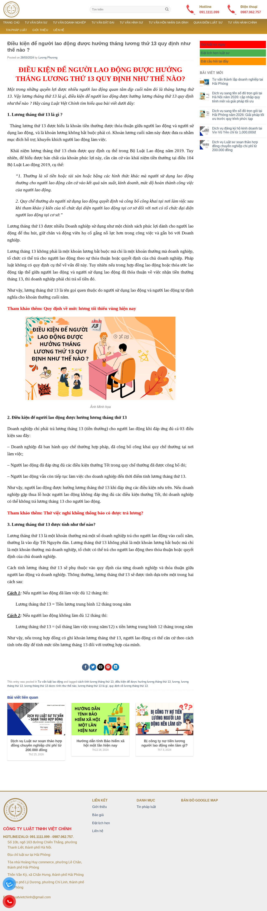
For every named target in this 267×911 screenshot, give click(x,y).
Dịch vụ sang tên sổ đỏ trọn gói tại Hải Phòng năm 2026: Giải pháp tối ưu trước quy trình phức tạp (238, 115)
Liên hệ (58, 30)
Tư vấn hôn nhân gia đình (168, 22)
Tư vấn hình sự (131, 22)
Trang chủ (11, 22)
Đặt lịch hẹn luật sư (215, 53)
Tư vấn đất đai (103, 22)
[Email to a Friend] (100, 667)
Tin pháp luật (16, 30)
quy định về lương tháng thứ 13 (128, 685)
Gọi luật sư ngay (213, 44)
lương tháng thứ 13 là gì (93, 685)
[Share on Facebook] (85, 667)
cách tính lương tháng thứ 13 (95, 681)
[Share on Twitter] (92, 667)
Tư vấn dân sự (36, 22)
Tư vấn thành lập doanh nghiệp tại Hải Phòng (237, 81)
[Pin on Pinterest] (108, 667)
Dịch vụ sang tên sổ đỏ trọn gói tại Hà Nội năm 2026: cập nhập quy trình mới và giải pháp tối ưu (237, 97)
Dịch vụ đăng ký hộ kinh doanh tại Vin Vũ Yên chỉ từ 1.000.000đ (237, 130)
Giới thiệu (40, 30)
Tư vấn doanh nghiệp (69, 22)
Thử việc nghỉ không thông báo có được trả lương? (93, 512)
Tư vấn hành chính (242, 22)
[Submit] (166, 9)
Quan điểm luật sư (208, 22)
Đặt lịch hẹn (101, 823)
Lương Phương (47, 57)
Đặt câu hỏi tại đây (214, 61)
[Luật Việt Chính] (43, 9)
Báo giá (98, 815)
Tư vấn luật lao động (50, 681)
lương (176, 681)
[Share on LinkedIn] (115, 667)
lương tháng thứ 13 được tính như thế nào (50, 685)
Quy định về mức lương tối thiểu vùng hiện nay (90, 308)
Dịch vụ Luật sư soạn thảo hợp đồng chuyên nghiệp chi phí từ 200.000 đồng (235, 146)
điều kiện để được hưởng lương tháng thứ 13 (143, 681)
